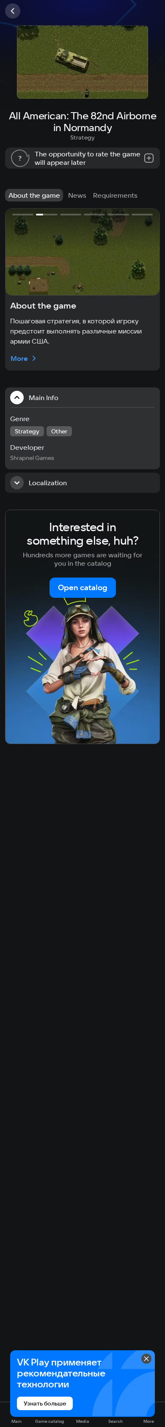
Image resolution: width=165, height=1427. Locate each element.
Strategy (82, 137)
